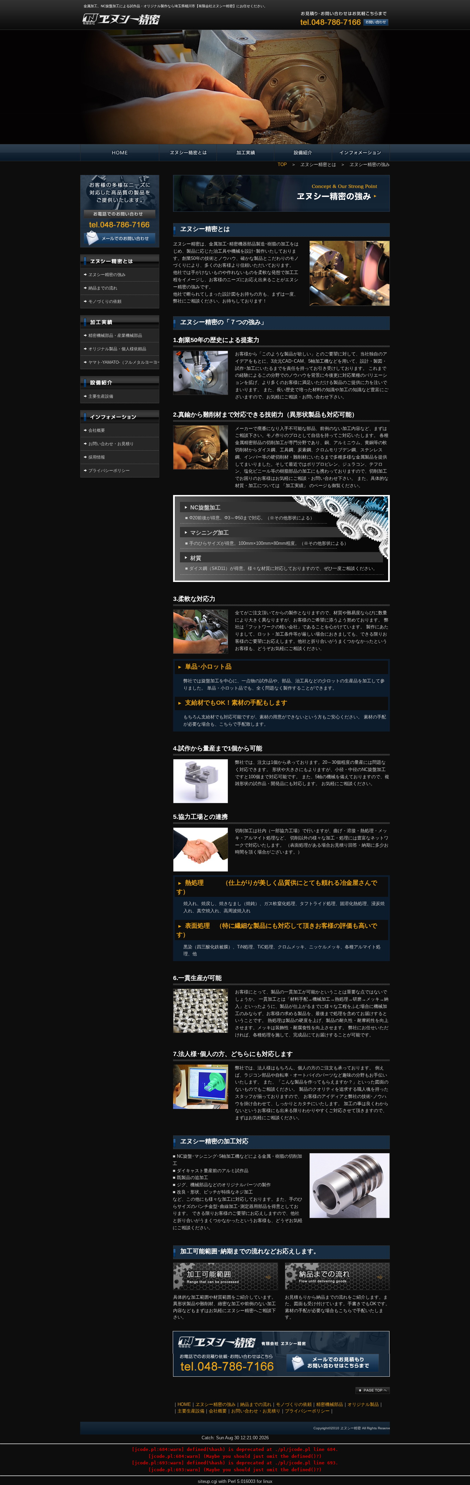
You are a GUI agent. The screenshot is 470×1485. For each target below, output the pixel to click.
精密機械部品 (329, 1404)
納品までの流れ (102, 288)
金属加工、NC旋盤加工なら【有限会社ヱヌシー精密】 (120, 16)
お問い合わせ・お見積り (119, 205)
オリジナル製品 (363, 1404)
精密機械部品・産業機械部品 (115, 335)
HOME (184, 1404)
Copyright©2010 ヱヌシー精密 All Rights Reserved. (353, 1428)
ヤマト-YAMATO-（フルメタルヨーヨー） (126, 362)
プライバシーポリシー (109, 470)
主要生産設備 (100, 396)
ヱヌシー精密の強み (107, 274)
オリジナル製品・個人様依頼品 (117, 348)
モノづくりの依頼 (104, 301)
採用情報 (96, 457)
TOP (282, 164)
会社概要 (96, 430)
